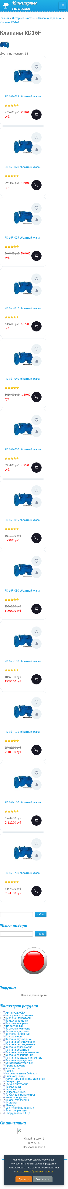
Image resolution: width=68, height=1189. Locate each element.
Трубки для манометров (20, 1094)
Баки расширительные (19, 1015)
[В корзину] (36, 114)
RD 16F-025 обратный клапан (23, 237)
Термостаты (13, 1086)
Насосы (10, 1071)
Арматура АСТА (15, 1012)
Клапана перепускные (18, 1060)
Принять (24, 1179)
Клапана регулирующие (20, 1041)
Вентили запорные (17, 1023)
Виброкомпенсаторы (18, 1018)
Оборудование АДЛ (17, 1113)
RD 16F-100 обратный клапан (23, 661)
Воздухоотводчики (17, 1020)
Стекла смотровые (16, 1084)
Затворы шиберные (17, 1034)
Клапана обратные (17, 1049)
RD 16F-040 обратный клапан (23, 379)
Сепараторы (12, 1081)
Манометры (12, 1068)
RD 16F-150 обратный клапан (23, 802)
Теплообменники (15, 1092)
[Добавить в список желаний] (36, 67)
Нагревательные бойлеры (21, 1073)
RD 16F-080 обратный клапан (23, 590)
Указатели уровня (16, 1097)
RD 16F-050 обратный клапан (23, 449)
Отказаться (42, 1179)
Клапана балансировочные (22, 1052)
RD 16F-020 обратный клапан (23, 167)
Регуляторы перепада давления (25, 1078)
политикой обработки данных (34, 1171)
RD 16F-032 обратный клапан (23, 308)
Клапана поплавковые (18, 1047)
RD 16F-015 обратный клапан (23, 96)
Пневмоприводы (15, 1076)
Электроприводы (16, 1110)
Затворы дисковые (17, 1031)
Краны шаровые (15, 1065)
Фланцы (10, 1105)
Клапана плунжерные (18, 1039)
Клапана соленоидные (19, 1055)
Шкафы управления (17, 1100)
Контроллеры (13, 1036)
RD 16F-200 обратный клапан (23, 873)
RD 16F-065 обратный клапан (23, 520)
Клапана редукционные (20, 1044)
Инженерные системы (24, 5)
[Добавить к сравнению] (36, 79)
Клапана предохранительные (23, 1057)
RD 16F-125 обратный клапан (23, 732)
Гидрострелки (14, 1026)
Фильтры (11, 1102)
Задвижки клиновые (17, 1028)
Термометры (13, 1089)
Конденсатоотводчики (19, 1063)
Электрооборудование (19, 1108)
